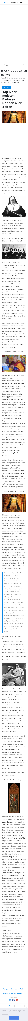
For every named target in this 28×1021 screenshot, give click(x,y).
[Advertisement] (14, 20)
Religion (6, 87)
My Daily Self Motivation (15, 2)
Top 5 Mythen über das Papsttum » (12, 993)
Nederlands (20, 1006)
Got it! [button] (14, 1018)
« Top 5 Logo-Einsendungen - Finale (12, 989)
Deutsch (11, 1006)
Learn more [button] (5, 1014)
